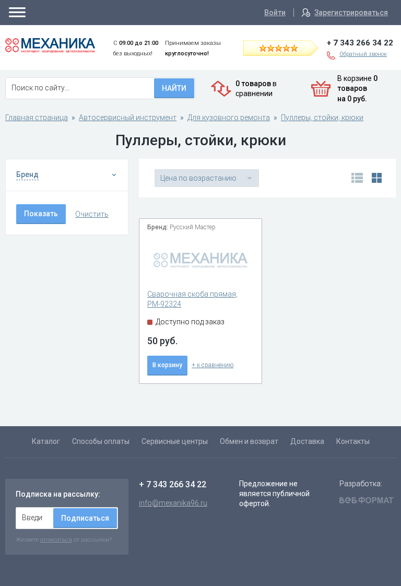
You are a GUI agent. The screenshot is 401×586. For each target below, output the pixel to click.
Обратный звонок (363, 54)
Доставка (307, 441)
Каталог (46, 441)
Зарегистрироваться (351, 12)
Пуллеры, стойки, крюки (322, 117)
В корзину (167, 365)
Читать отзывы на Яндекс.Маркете (288, 47)
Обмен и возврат (249, 441)
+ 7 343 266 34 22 (360, 43)
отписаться (56, 539)
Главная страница (36, 117)
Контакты (353, 441)
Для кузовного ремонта (228, 117)
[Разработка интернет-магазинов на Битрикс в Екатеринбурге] (366, 501)
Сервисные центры (174, 441)
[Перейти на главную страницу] (50, 45)
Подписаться (85, 518)
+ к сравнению (212, 365)
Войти (275, 12)
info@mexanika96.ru (173, 503)
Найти (174, 88)
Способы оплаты (100, 441)
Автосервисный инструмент (127, 117)
